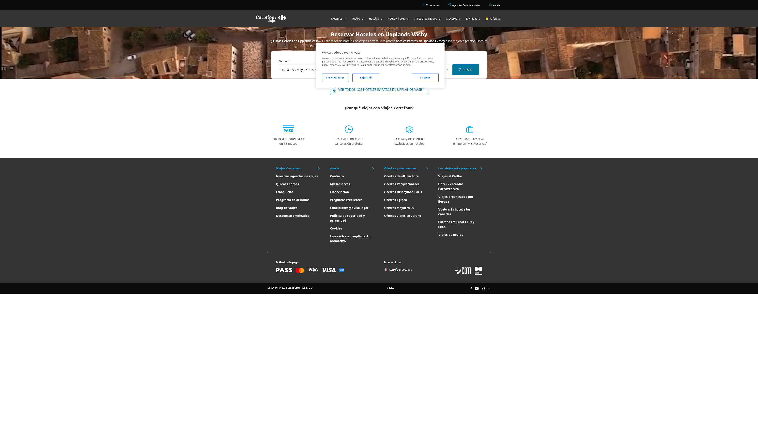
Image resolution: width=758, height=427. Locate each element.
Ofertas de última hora (401, 176)
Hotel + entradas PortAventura (450, 186)
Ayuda (496, 5)
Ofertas (495, 18)
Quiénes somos (287, 184)
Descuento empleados (292, 216)
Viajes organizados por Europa (455, 199)
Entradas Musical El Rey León (456, 224)
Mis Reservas (340, 184)
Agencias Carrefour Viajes (466, 5)
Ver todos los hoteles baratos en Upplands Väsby (381, 89)
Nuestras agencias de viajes (297, 176)
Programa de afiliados (293, 200)
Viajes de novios (450, 235)
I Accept (425, 77)
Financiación (339, 192)
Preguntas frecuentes (346, 200)
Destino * (284, 61)
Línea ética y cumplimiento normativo (350, 238)
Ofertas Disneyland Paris (403, 192)
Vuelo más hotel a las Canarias (454, 212)
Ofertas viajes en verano (402, 216)
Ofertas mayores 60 (399, 208)
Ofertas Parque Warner (401, 184)
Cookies (336, 228)
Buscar (468, 70)
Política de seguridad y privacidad (347, 218)
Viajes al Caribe (450, 176)
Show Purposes (335, 77)
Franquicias (284, 192)
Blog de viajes (286, 208)
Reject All (366, 77)
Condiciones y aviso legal (349, 208)
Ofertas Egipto (395, 200)
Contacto (337, 176)
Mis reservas (432, 5)
